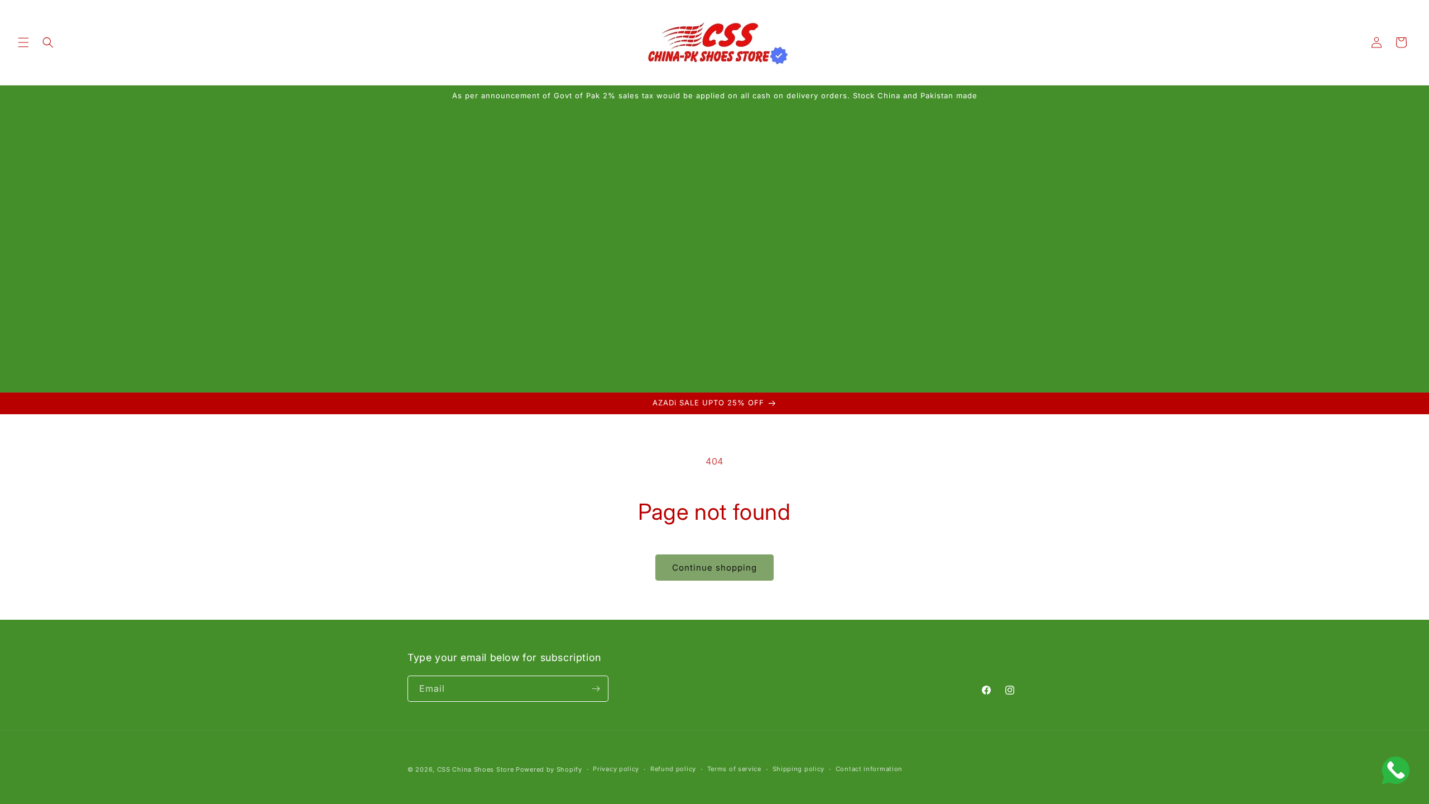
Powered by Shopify (549, 769)
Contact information (869, 769)
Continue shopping (714, 567)
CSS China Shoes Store (475, 769)
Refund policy (673, 769)
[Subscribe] (595, 689)
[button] (23, 42)
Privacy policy (616, 769)
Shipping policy (799, 769)
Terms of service (734, 769)
